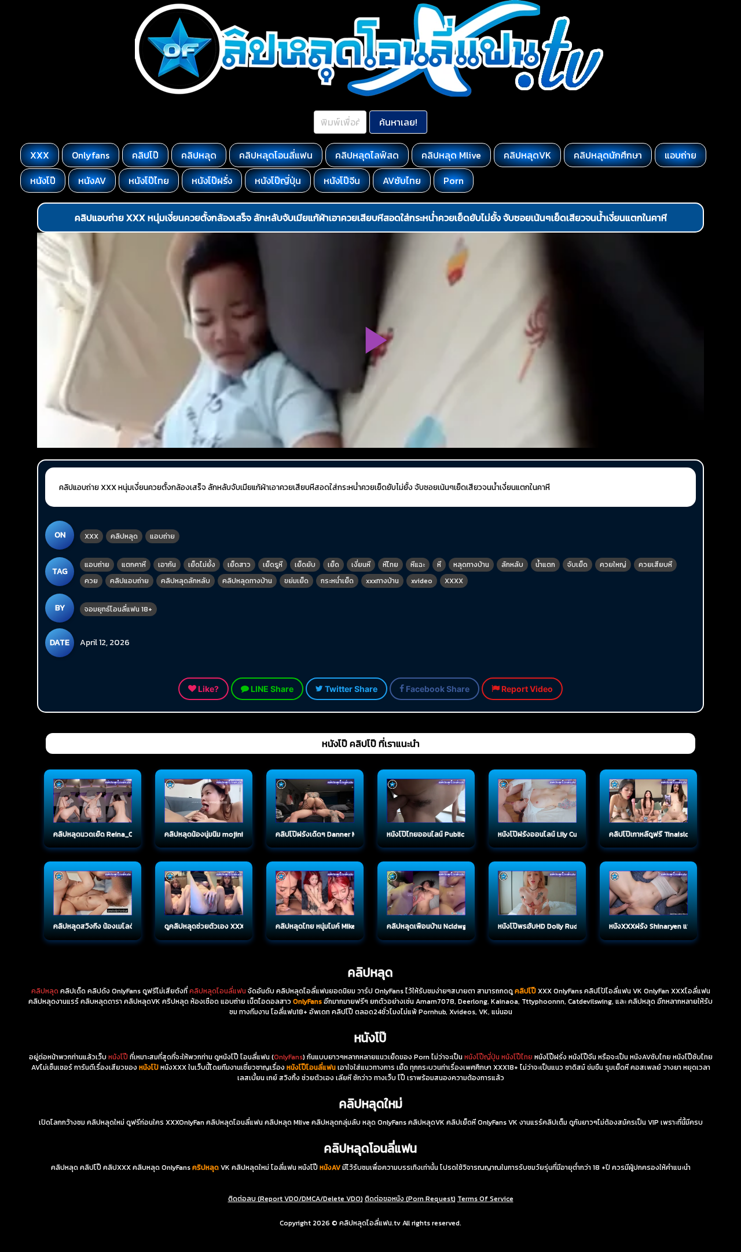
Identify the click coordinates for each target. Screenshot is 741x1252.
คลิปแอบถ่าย (129, 581)
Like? (207, 689)
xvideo (421, 581)
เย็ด (333, 564)
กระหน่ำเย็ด (337, 581)
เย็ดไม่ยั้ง (201, 564)
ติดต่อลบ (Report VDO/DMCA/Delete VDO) (295, 1199)
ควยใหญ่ (613, 564)
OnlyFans (288, 1057)
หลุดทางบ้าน (471, 564)
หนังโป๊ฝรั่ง (212, 180)
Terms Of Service (485, 1199)
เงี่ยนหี (360, 564)
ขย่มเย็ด (296, 581)
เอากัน (167, 564)
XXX (39, 155)
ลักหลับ (512, 564)
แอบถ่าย (680, 155)
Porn (453, 180)
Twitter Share (350, 689)
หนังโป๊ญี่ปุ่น (278, 180)
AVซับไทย (402, 180)
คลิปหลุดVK (527, 155)
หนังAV (92, 180)
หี (439, 564)
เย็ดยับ (305, 564)
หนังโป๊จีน (342, 180)
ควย (91, 581)
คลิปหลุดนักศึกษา (608, 155)
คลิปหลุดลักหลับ (185, 581)
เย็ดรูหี (273, 564)
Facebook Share (436, 689)
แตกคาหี (134, 564)
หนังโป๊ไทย (149, 180)
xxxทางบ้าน (382, 581)
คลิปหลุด (199, 155)
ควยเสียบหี (655, 564)
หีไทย (390, 564)
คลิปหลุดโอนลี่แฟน (276, 155)
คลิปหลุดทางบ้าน (247, 581)
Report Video (526, 689)
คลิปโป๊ (145, 155)
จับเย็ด (577, 564)
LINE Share (271, 689)
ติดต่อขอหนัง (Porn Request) (410, 1199)
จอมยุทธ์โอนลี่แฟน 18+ (118, 609)
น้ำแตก (545, 564)
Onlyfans (90, 155)
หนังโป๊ (43, 180)
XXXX (454, 581)
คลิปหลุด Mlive (451, 155)
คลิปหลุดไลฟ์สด (367, 155)
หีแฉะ (417, 564)
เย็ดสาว (239, 564)
